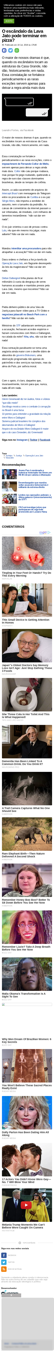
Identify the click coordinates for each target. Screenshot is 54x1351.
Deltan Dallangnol (11, 278)
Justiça (19, 455)
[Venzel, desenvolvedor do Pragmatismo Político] (10, 1292)
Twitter (33, 439)
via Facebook (26, 130)
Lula (4, 230)
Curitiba (34, 197)
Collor (17, 171)
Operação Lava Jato (12, 263)
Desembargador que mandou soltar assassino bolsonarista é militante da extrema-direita (33, 484)
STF (18, 325)
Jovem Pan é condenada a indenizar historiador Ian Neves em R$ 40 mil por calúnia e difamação (35, 472)
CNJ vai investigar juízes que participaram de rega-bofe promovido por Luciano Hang (32, 509)
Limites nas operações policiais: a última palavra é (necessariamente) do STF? (35, 497)
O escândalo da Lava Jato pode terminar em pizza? (24, 35)
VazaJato (10, 458)
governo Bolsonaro (25, 355)
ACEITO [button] (9, 21)
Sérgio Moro (8, 200)
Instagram (22, 439)
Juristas (9, 455)
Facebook (45, 439)
